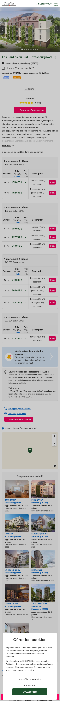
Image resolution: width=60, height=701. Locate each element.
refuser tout (29, 685)
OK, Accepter (30, 692)
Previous (2, 30)
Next (57, 30)
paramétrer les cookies (30, 679)
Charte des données (24, 667)
